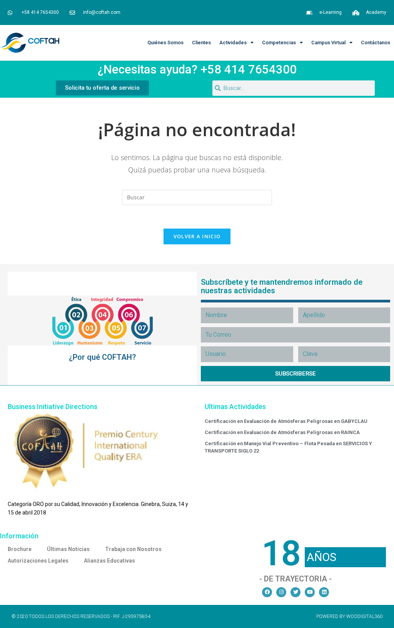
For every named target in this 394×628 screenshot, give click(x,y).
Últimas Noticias (68, 549)
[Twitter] (295, 592)
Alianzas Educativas (109, 561)
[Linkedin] (324, 592)
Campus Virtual (328, 42)
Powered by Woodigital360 (349, 616)
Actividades (233, 42)
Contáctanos (375, 42)
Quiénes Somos (165, 42)
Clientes (201, 42)
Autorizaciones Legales (38, 561)
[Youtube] (310, 592)
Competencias (279, 42)
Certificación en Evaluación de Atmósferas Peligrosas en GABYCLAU (286, 421)
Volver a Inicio (197, 236)
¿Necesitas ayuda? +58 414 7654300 (197, 69)
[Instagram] (281, 592)
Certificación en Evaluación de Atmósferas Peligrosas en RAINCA (282, 432)
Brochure (20, 549)
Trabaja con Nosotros (133, 549)
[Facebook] (267, 592)
